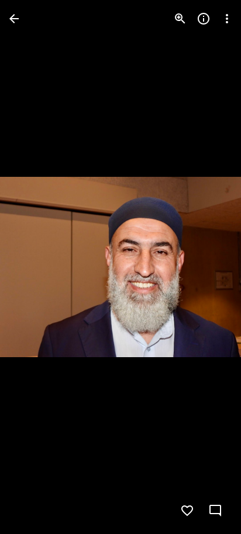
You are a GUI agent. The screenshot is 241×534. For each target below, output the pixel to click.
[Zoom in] (180, 18)
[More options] (227, 18)
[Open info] (203, 18)
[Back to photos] (14, 19)
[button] (32, 267)
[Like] (187, 511)
